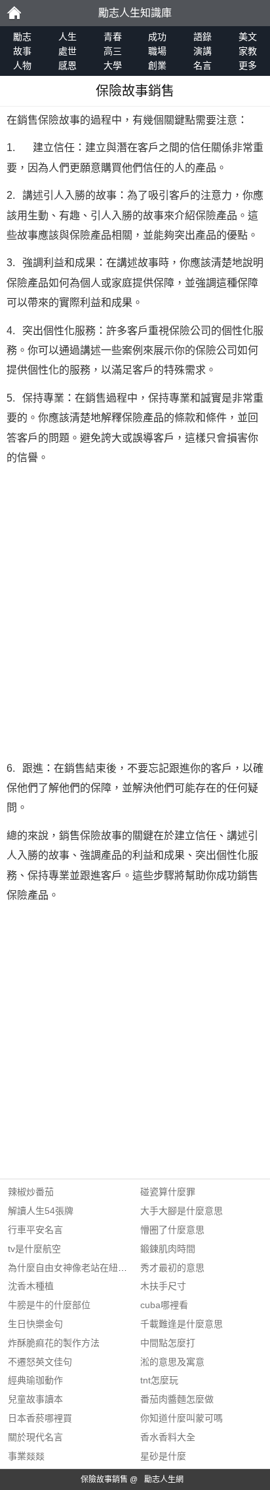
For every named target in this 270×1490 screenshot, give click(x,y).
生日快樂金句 (35, 1324)
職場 (157, 51)
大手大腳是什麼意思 (181, 1210)
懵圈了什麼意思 (172, 1229)
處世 (67, 51)
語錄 (202, 36)
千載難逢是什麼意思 (181, 1324)
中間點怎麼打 (167, 1343)
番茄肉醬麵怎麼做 (177, 1399)
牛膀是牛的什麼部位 (49, 1305)
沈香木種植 (31, 1286)
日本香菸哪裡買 (40, 1418)
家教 (248, 51)
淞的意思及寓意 (172, 1362)
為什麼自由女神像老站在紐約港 (72, 1267)
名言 (202, 65)
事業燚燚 (26, 1456)
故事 (22, 51)
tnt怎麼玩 (159, 1380)
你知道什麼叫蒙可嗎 (181, 1418)
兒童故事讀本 (35, 1399)
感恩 (67, 65)
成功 (157, 36)
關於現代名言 (35, 1437)
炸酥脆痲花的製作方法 (54, 1343)
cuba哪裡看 (164, 1305)
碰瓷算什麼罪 (167, 1192)
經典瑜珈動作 (35, 1380)
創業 (157, 65)
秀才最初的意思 (172, 1267)
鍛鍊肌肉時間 (167, 1248)
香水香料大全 (167, 1437)
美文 (248, 36)
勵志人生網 (163, 1479)
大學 (113, 65)
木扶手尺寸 (163, 1286)
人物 (22, 65)
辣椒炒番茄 (31, 1192)
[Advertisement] (135, 613)
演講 (202, 51)
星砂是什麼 (163, 1456)
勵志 (14, 13)
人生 (67, 36)
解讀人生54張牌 (40, 1210)
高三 (113, 51)
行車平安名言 (35, 1229)
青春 (113, 36)
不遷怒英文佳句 (40, 1362)
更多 (248, 65)
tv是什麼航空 (34, 1248)
